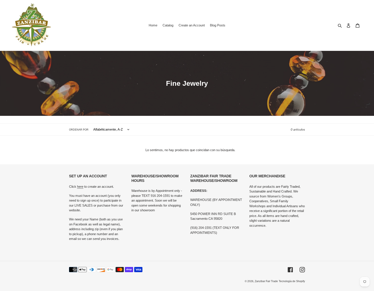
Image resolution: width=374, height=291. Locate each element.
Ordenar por (79, 129)
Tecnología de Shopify (292, 281)
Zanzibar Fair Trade (266, 281)
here (80, 186)
